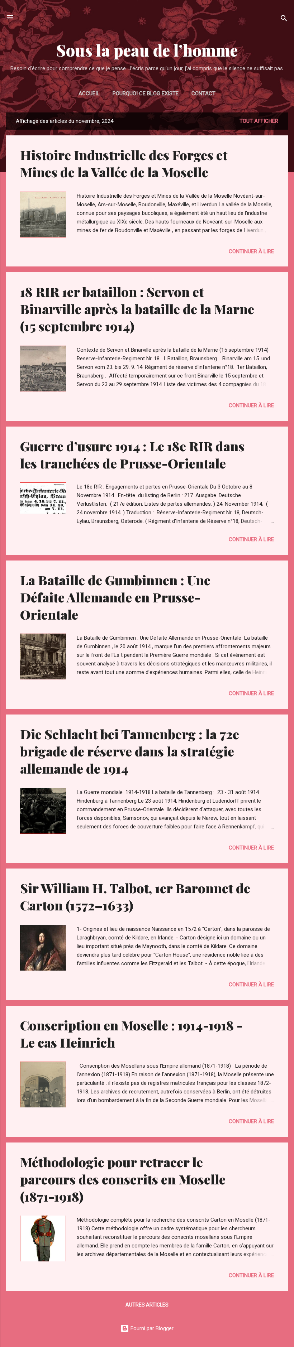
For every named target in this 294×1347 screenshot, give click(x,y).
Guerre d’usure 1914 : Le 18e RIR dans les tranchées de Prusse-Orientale (132, 454)
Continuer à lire (251, 251)
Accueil (89, 93)
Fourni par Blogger (151, 1328)
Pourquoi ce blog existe (146, 93)
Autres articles (147, 1305)
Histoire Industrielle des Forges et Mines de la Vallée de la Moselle (123, 163)
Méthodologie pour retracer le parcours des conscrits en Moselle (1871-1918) (123, 1179)
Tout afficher (259, 121)
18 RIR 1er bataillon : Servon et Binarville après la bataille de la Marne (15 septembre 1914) (137, 309)
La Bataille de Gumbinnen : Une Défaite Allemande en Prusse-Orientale (115, 597)
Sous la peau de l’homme (147, 50)
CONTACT (203, 93)
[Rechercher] (284, 19)
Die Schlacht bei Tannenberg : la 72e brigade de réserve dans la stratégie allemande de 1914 (129, 751)
